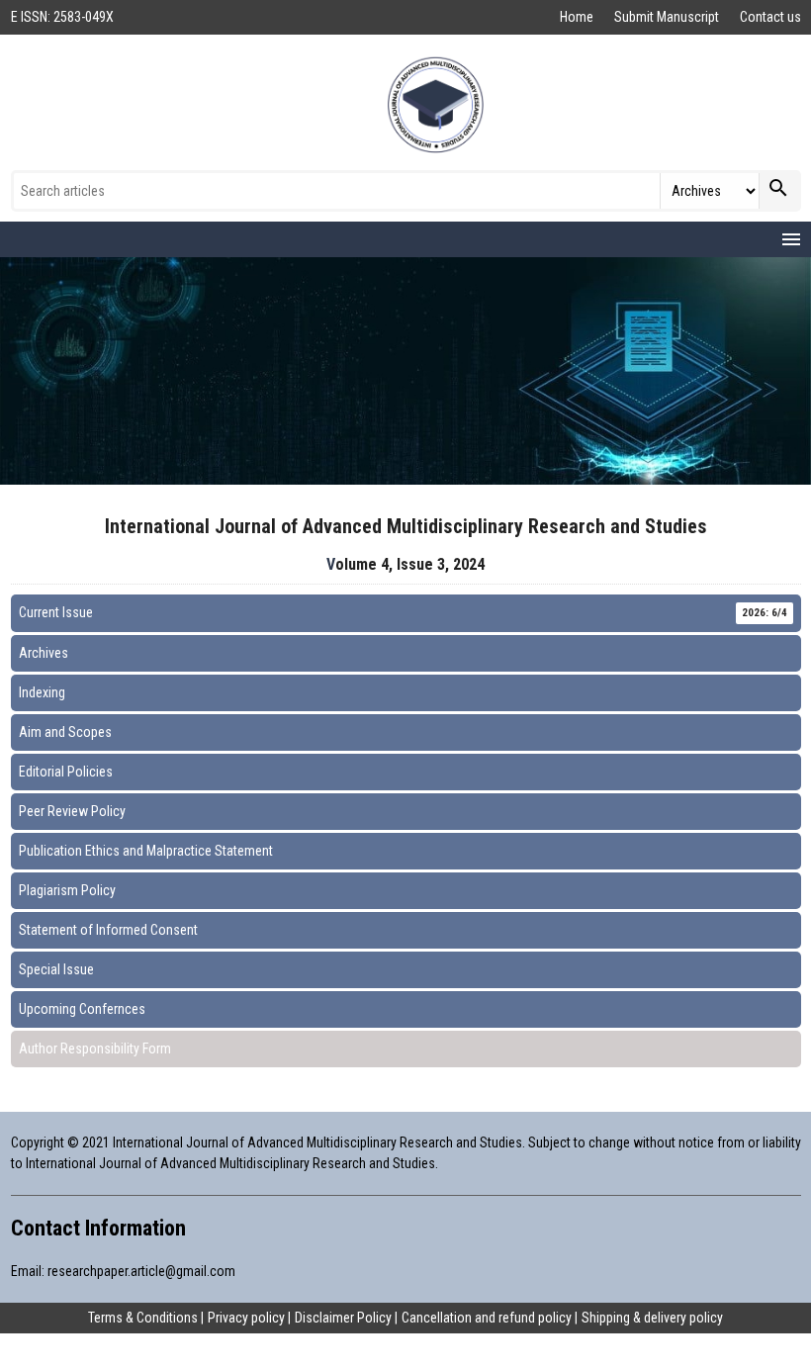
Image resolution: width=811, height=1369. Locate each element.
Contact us (770, 17)
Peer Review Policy (72, 811)
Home (578, 17)
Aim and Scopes (65, 732)
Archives (43, 653)
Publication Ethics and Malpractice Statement (146, 851)
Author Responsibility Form (95, 1048)
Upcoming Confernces (82, 1009)
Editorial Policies (66, 771)
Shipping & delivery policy (652, 1317)
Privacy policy (246, 1317)
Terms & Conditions (143, 1317)
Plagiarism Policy (67, 890)
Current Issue (403, 612)
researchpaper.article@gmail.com (141, 1271)
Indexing (42, 692)
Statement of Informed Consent (108, 930)
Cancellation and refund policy (487, 1317)
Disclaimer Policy (343, 1317)
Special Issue (56, 969)
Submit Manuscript (668, 17)
